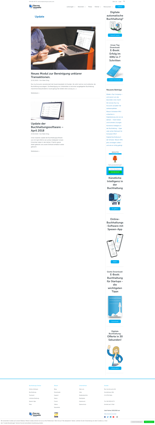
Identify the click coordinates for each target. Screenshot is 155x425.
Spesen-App (32, 401)
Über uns (115, 1)
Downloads (57, 392)
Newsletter (57, 407)
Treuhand (31, 395)
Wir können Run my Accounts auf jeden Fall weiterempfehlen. (113, 105)
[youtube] (114, 417)
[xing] (117, 417)
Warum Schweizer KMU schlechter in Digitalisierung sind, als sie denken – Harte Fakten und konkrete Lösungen (114, 117)
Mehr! (115, 262)
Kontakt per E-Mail (109, 404)
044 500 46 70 (33, 1)
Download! (114, 321)
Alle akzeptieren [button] (149, 421)
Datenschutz (82, 404)
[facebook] (105, 417)
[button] (124, 1)
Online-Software (33, 389)
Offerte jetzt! (115, 368)
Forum (56, 401)
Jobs (80, 392)
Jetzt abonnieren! (115, 172)
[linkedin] (111, 417)
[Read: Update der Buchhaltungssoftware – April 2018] (47, 110)
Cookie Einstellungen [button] (137, 421)
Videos (56, 404)
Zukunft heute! (115, 35)
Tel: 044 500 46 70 (109, 401)
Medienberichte (83, 395)
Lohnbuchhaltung (34, 398)
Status (55, 398)
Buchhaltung (32, 392)
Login (119, 1)
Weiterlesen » (35, 93)
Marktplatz (82, 398)
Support (56, 395)
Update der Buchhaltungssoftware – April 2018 (47, 127)
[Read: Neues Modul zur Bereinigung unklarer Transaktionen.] (63, 48)
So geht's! (115, 209)
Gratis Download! (115, 80)
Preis (30, 404)
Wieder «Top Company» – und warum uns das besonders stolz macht (114, 97)
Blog (55, 389)
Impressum (82, 401)
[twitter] (108, 417)
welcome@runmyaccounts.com (46, 1)
